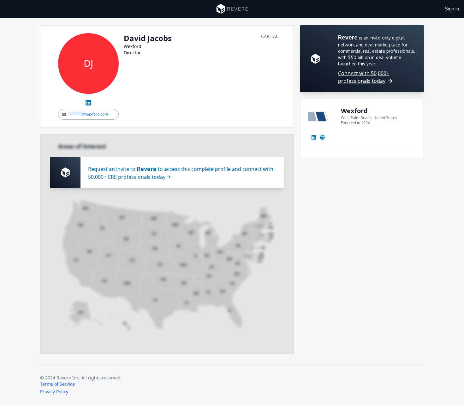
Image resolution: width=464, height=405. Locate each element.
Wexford (354, 110)
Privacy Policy (54, 392)
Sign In (452, 8)
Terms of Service (57, 384)
